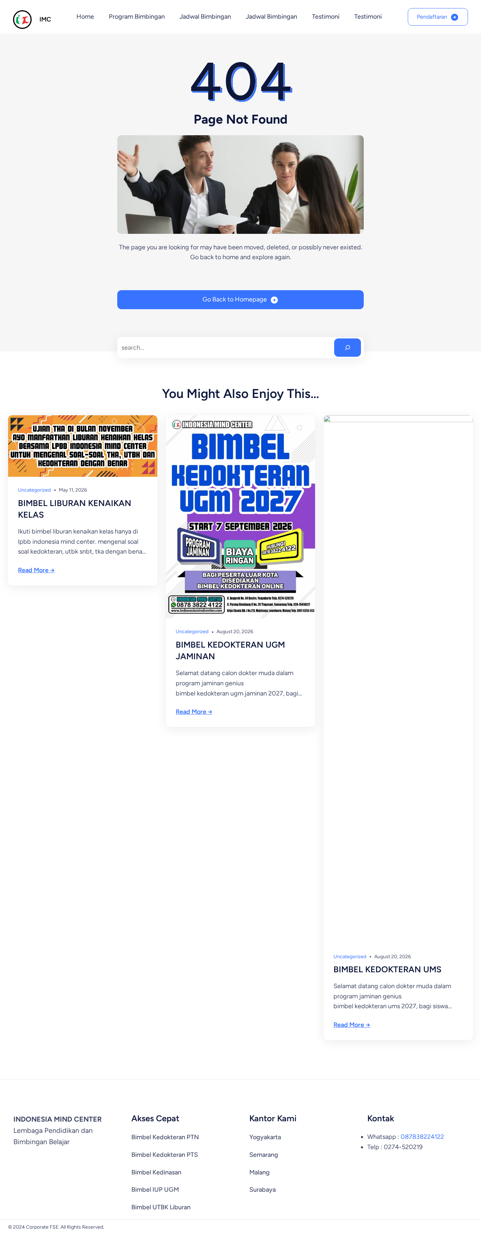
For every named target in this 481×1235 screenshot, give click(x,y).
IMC (45, 19)
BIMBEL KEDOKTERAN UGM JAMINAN (230, 651)
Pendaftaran (432, 16)
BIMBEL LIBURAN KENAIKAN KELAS (74, 509)
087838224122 (422, 1137)
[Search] (347, 347)
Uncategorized (34, 490)
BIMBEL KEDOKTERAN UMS (387, 969)
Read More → (36, 570)
